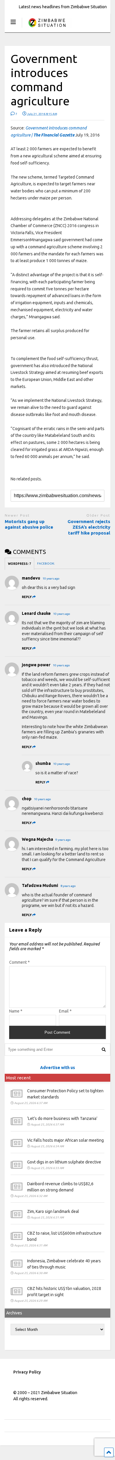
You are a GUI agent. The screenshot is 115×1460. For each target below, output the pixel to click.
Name (15, 1011)
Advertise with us (57, 1067)
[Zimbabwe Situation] (47, 28)
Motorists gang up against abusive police (29, 524)
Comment (19, 962)
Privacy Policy (27, 1372)
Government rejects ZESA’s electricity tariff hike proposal (89, 527)
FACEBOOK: (46, 563)
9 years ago (63, 839)
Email (65, 1011)
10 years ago (51, 578)
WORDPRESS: (19, 563)
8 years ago (68, 886)
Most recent (18, 1077)
